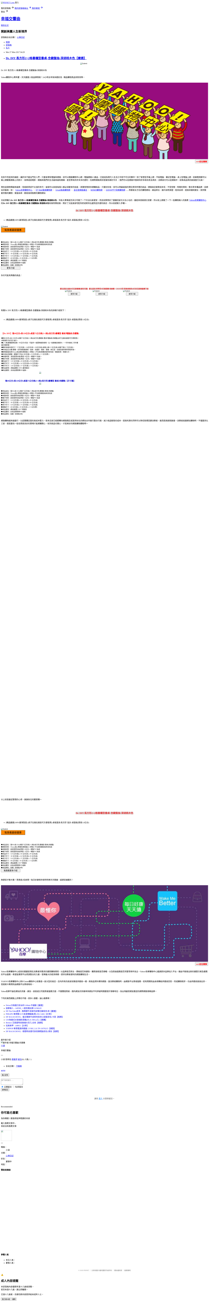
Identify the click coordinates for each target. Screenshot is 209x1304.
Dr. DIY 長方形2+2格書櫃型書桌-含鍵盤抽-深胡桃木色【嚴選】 (46, 58)
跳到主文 (5, 25)
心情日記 (21, 37)
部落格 (9, 45)
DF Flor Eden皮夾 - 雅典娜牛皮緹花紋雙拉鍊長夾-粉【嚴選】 (31, 1011)
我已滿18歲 (6, 1299)
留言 (20, 1059)
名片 (8, 48)
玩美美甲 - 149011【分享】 (17, 1026)
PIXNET (86, 1270)
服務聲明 (127, 1270)
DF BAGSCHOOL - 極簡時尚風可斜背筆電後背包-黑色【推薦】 (33, 1031)
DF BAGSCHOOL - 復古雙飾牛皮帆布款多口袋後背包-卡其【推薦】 (35, 1017)
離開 (13, 1299)
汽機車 (19, 1066)
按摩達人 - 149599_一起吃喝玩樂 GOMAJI (23, 1008)
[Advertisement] (104, 1210)
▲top (3, 1070)
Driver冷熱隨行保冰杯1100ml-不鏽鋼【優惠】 (25, 1005)
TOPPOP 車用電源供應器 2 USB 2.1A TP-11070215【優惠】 (31, 1028)
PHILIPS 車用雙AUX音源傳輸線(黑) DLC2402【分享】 (29, 1014)
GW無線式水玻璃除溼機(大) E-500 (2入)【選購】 (26, 1020)
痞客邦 (14, 1059)
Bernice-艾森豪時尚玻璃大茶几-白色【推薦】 (25, 1023)
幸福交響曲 (10, 19)
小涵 (3, 1046)
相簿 (8, 42)
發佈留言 (5, 1090)
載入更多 (5, 1075)
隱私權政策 (118, 1270)
